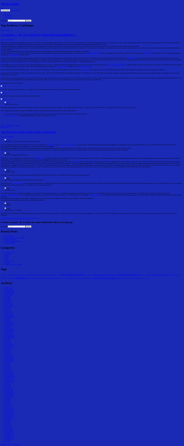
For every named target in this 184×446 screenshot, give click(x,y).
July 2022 (8, 319)
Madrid (2, 278)
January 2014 (9, 431)
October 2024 (9, 294)
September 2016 (9, 381)
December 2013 (9, 432)
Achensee (3, 275)
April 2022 (8, 320)
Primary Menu (5, 10)
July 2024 (8, 296)
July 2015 (8, 400)
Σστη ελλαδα (9, 236)
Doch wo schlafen (95, 195)
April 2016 (8, 386)
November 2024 (9, 293)
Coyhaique (17, 125)
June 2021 (8, 327)
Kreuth (171, 275)
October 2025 (9, 288)
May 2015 (8, 403)
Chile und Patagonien (7, 125)
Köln (175, 275)
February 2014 (9, 429)
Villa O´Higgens (138, 278)
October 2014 (9, 415)
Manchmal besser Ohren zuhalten (15, 238)
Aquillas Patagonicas (11, 116)
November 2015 (9, 393)
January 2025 (9, 289)
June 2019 (8, 341)
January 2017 (9, 374)
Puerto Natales (50, 278)
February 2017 (9, 372)
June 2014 (8, 422)
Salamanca (65, 278)
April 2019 (8, 343)
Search (3, 8)
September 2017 (9, 360)
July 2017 (8, 363)
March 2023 (8, 312)
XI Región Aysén (34, 218)
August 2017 (8, 362)
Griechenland (123, 274)
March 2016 (8, 387)
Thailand (119, 278)
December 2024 (9, 291)
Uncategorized (9, 261)
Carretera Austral (18, 183)
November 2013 (9, 434)
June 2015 (8, 401)
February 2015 (9, 408)
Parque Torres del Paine (38, 278)
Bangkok (24, 275)
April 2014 (8, 425)
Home (6, 14)
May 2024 (8, 300)
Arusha (15, 275)
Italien (143, 275)
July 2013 (8, 441)
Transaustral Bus (14, 55)
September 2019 (9, 337)
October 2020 (9, 329)
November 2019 (9, 336)
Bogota (57, 275)
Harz (141, 275)
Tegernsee (97, 278)
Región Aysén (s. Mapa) (67, 145)
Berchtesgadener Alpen (35, 275)
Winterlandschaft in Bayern (13, 241)
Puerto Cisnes (52, 145)
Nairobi (29, 278)
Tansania (89, 278)
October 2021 (9, 325)
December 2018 (9, 346)
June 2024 (8, 298)
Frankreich (114, 275)
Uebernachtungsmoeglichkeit (9, 195)
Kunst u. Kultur (9, 252)
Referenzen (8, 17)
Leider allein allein (10, 239)
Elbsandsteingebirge (102, 275)
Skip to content (15, 10)
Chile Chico (84, 70)
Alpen (6, 275)
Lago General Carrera (85, 66)
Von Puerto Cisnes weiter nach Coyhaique (28, 132)
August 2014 (8, 418)
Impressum (8, 15)
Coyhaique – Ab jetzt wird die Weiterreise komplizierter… (39, 34)
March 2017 (8, 370)
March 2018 (8, 355)
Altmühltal (10, 275)
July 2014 (8, 420)
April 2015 (8, 405)
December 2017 (9, 356)
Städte (7, 30)
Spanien (83, 278)
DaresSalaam (87, 275)
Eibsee (92, 275)
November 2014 (9, 413)
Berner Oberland (48, 275)
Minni (12, 39)
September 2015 (9, 396)
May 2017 (8, 367)
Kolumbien (163, 275)
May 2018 (8, 351)
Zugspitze (147, 278)
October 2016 (9, 379)
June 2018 (8, 350)
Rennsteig (59, 278)
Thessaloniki (125, 278)
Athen (20, 275)
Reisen (3, 30)
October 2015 (9, 394)
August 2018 (8, 348)
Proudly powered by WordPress (10, 444)
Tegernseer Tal (108, 277)
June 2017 (8, 365)
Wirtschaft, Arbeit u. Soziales (13, 264)
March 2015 (8, 406)
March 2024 (8, 303)
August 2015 (8, 398)
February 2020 (9, 334)
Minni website (10, 3)
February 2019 (9, 344)
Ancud (76, 161)
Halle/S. (135, 274)
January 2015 (9, 410)
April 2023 (8, 310)
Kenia (156, 274)
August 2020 (8, 332)
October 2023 (9, 306)
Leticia (178, 275)
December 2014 (9, 412)
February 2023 (9, 313)
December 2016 (9, 375)
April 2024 (8, 301)
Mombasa (12, 278)
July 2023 (8, 308)
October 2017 (9, 358)
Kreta (168, 275)
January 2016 (9, 391)
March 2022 (8, 322)
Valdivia (131, 278)
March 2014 (8, 427)
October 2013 (9, 436)
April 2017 (8, 369)
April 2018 (8, 353)
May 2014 (8, 424)
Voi (144, 278)
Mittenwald (7, 278)
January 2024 (9, 305)
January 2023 (9, 315)
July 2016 (8, 384)
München (20, 277)
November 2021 (9, 324)
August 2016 (8, 382)
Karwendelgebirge (149, 275)
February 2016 (9, 389)
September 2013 (9, 437)
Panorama (8, 254)
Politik (7, 256)
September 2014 (9, 417)
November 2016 (9, 377)
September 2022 (9, 317)
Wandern (7, 262)
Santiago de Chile (74, 278)
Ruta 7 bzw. (116, 65)
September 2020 (9, 331)
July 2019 (8, 339)
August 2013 (8, 439)
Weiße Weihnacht (10, 243)
